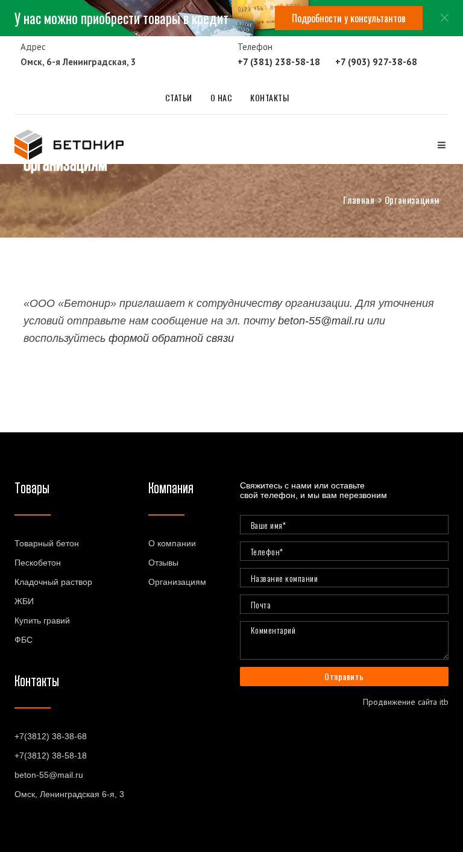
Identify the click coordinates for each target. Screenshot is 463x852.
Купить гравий (42, 620)
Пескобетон (37, 562)
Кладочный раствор (53, 582)
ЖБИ (24, 601)
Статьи (178, 97)
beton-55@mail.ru (321, 321)
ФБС (23, 640)
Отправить (344, 676)
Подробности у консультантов (349, 18)
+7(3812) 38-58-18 (50, 755)
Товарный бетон (46, 543)
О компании (172, 543)
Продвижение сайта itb (406, 701)
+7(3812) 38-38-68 (50, 736)
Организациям (177, 582)
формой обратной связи (171, 338)
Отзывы (163, 562)
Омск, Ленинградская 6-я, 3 (69, 794)
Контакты (269, 97)
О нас (221, 97)
